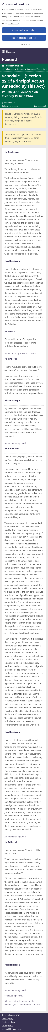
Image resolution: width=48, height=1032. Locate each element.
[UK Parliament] (8, 51)
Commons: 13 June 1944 (37, 69)
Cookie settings (24, 44)
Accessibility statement (11, 1029)
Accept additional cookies (24, 30)
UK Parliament (8, 69)
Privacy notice (7, 1026)
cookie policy (13, 24)
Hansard (9, 59)
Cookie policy (7, 1019)
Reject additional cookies (24, 38)
